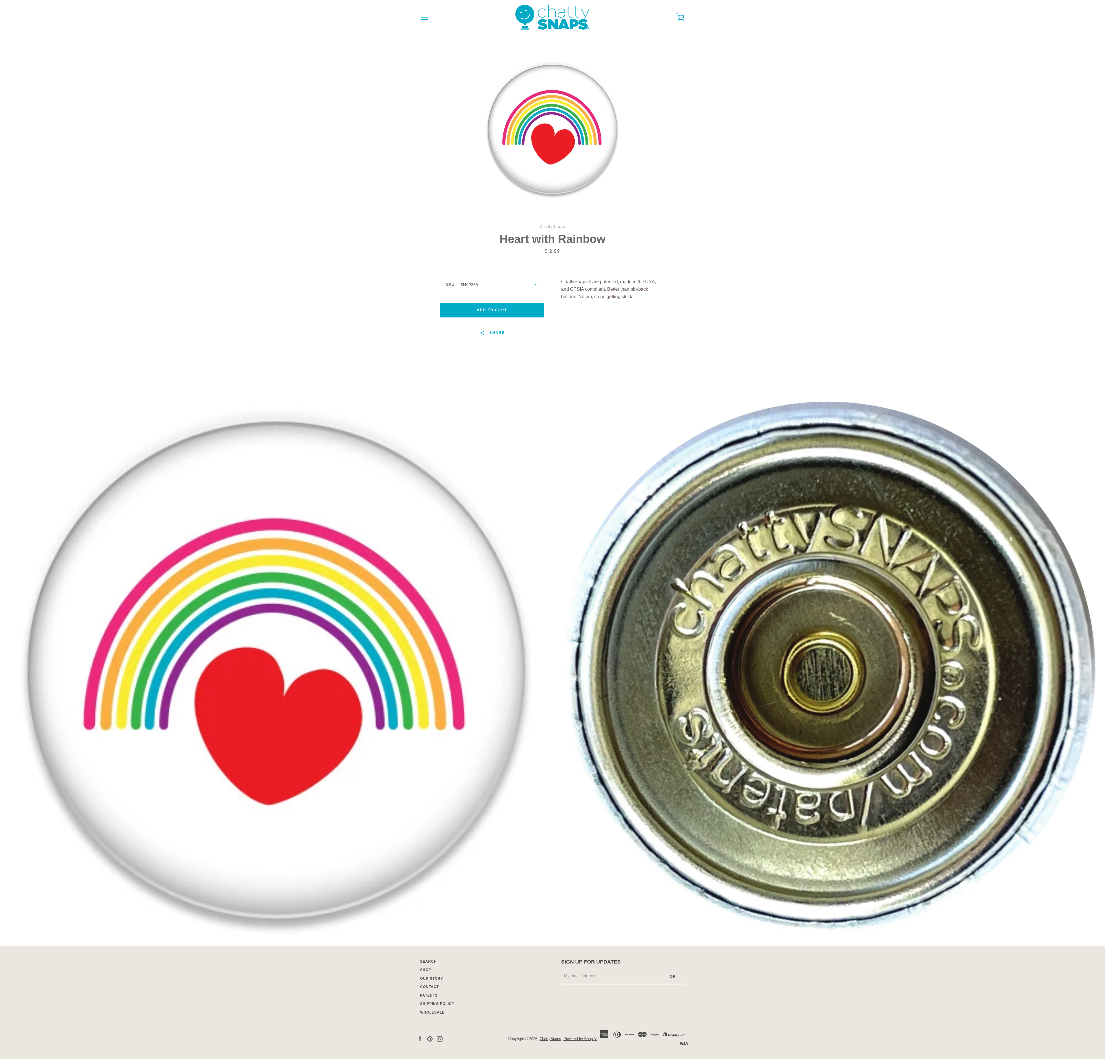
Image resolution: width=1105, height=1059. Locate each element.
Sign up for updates (591, 962)
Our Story (431, 978)
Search (428, 962)
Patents (429, 995)
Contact (429, 987)
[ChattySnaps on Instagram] (440, 1038)
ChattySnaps (550, 1039)
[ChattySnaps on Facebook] (420, 1038)
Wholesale (432, 1012)
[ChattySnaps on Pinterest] (430, 1038)
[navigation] (424, 17)
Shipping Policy (437, 1004)
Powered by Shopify (580, 1039)
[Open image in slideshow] (552, 129)
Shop (425, 970)
